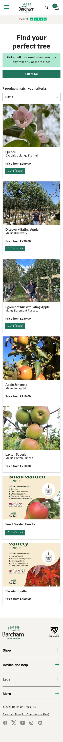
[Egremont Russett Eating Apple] (31, 280)
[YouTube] (22, 723)
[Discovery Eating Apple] (31, 203)
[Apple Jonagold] (31, 358)
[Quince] (31, 125)
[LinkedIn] (40, 723)
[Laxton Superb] (31, 428)
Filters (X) (31, 73)
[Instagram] (31, 723)
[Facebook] (5, 723)
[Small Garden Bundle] (31, 497)
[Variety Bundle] (31, 564)
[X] (14, 723)
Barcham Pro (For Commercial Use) (26, 714)
